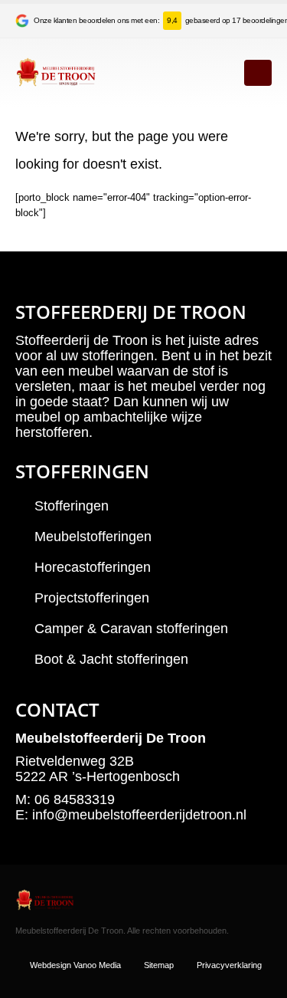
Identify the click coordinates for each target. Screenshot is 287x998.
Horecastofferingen (92, 567)
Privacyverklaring (229, 965)
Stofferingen (71, 506)
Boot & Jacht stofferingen (111, 659)
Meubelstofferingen (93, 536)
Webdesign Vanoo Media (75, 965)
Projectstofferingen (91, 598)
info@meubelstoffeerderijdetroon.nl (139, 814)
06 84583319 (74, 799)
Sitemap (159, 965)
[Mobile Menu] (258, 73)
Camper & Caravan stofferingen (131, 628)
